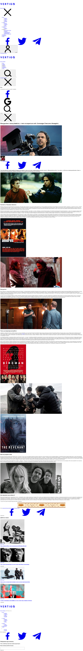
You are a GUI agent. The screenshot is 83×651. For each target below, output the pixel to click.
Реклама (5, 630)
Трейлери (5, 24)
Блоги (3, 36)
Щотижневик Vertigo (7, 30)
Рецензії (5, 21)
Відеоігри (3, 34)
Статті (5, 25)
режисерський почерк (16, 508)
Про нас (5, 629)
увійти (16, 52)
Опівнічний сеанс (7, 32)
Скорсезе (23, 333)
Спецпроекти (4, 626)
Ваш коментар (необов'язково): (6, 645)
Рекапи (5, 621)
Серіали (3, 22)
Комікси (3, 26)
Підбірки (5, 20)
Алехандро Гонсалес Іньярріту (7, 508)
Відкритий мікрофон (7, 33)
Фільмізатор (4, 35)
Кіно (3, 17)
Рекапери (5, 31)
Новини (5, 18)
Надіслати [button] (2, 650)
